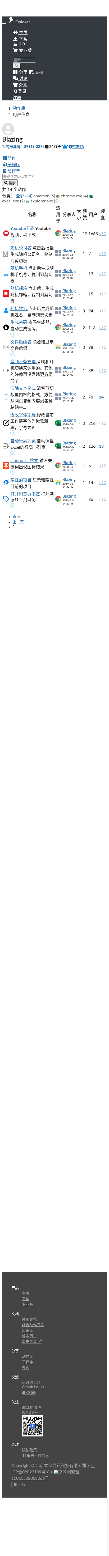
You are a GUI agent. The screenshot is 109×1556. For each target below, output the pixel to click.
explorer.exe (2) (43, 201)
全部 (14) (24, 196)
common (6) (44, 196)
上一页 (18, 522)
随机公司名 (21, 248)
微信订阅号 (30, 1412)
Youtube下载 (22, 228)
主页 (23, 33)
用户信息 (21, 115)
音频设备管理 (23, 362)
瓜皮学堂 (30, 1342)
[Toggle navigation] (4, 23)
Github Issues (33, 1387)
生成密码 (19, 322)
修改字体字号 (23, 415)
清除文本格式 (23, 388)
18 (101, 446)
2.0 (21, 44)
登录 (21, 91)
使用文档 (29, 1319)
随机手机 (19, 268)
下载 (23, 39)
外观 (25, 1368)
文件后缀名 (21, 342)
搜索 (12, 183)
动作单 (13, 171)
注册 (17, 98)
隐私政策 (29, 1450)
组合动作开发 (33, 1325)
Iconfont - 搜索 (24, 461)
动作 (11, 158)
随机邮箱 (19, 288)
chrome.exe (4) (74, 196)
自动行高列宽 (23, 441)
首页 (16, 517)
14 (101, 397)
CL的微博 (33, 1408)
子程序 (13, 165)
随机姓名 (19, 309)
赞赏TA (78, 147)
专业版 (25, 50)
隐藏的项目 (21, 480)
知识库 (27, 1331)
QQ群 (30, 1393)
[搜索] (17, 66)
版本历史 (29, 1336)
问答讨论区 (31, 1383)
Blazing (69, 230)
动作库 (19, 108)
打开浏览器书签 (25, 494)
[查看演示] (13, 241)
